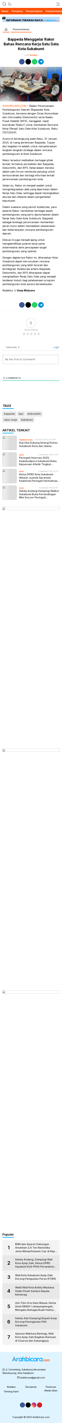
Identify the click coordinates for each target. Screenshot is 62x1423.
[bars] (57, 4)
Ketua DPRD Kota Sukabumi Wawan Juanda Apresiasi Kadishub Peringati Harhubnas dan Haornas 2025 (38, 478)
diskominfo (34, 413)
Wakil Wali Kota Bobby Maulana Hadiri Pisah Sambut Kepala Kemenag (34, 1291)
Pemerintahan (21, 29)
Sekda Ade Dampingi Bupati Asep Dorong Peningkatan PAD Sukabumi (36, 1322)
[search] (4, 4)
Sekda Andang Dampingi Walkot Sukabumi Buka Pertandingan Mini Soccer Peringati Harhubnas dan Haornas (39, 494)
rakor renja (10, 419)
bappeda (9, 413)
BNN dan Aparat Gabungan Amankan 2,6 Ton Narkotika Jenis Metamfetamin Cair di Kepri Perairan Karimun (36, 1248)
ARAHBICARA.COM (14, 105)
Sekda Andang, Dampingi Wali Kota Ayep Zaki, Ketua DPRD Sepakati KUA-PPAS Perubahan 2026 (34, 1263)
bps (21, 413)
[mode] (10, 4)
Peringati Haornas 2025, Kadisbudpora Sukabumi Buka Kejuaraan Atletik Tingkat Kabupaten (38, 461)
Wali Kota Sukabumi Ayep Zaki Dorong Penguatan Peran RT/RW (35, 1277)
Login (56, 347)
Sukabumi (27, 419)
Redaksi (33, 55)
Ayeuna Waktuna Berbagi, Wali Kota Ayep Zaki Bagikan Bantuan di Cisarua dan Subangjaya (35, 1337)
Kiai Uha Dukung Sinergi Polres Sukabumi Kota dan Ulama (38, 444)
